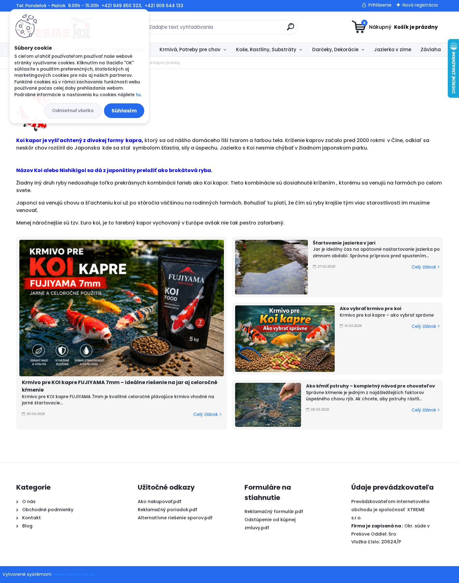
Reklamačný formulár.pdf (273, 511)
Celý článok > (207, 414)
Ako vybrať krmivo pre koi (370, 308)
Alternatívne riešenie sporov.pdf (175, 518)
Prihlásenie (380, 5)
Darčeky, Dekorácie (335, 49)
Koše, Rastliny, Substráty (266, 49)
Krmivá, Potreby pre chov (190, 49)
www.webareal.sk (74, 574)
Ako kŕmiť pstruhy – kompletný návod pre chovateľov (370, 386)
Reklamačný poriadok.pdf (167, 509)
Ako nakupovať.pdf (159, 501)
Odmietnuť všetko (73, 110)
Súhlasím (124, 110)
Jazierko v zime (392, 49)
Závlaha (431, 49)
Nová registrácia (420, 5)
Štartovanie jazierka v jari (344, 243)
